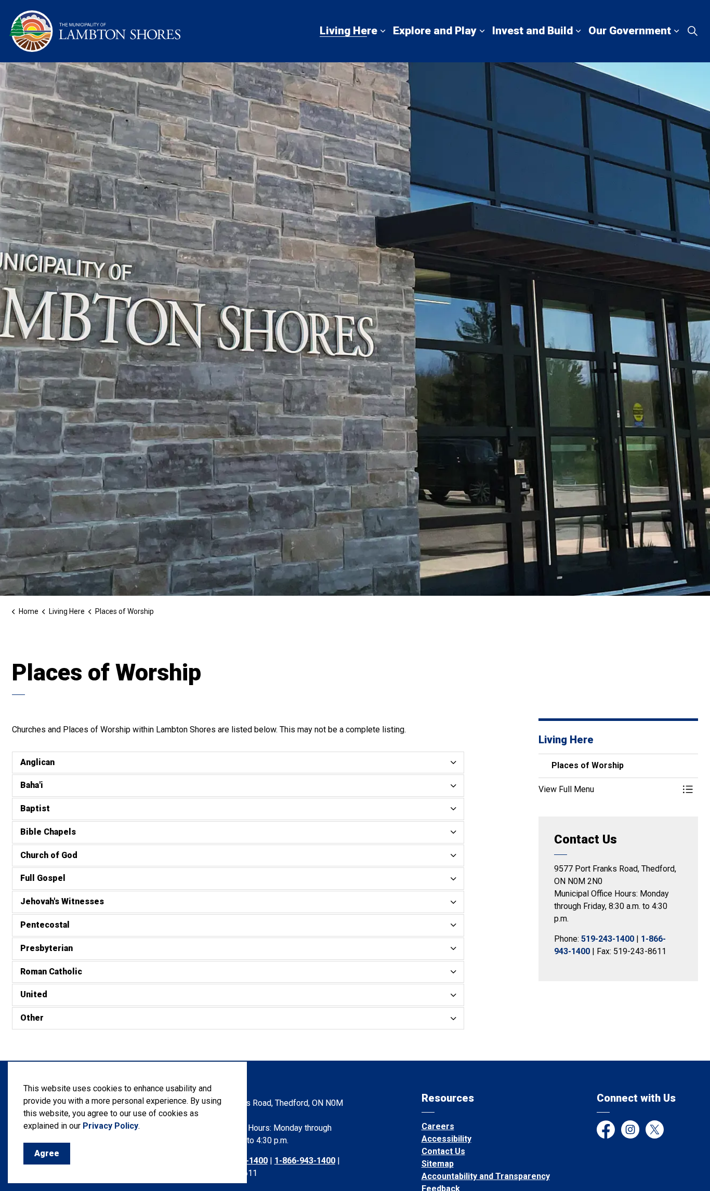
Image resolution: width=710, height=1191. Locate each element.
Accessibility (446, 1139)
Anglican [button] (37, 762)
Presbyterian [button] (46, 948)
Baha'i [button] (31, 785)
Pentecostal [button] (45, 925)
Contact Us (443, 1151)
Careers (438, 1126)
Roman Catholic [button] (51, 971)
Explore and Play (435, 30)
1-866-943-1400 (304, 1161)
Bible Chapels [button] (48, 832)
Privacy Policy (110, 1126)
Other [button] (32, 1018)
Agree (46, 1153)
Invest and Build (532, 30)
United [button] (33, 994)
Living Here (348, 30)
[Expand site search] (692, 31)
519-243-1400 (607, 939)
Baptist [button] (35, 808)
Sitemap (438, 1164)
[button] (608, 789)
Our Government (629, 30)
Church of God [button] (48, 855)
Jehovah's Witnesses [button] (62, 901)
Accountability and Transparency (486, 1176)
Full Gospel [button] (42, 878)
